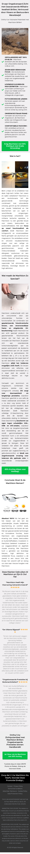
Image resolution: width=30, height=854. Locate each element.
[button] (15, 146)
